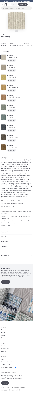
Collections (4, 338)
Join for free (22, 4)
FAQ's (2, 359)
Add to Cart (11, 120)
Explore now (27, 1)
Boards (3, 335)
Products (4, 330)
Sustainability (5, 348)
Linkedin (18, 390)
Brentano (3, 34)
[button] (2, 4)
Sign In (14, 4)
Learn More (5, 282)
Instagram (4, 390)
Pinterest (11, 390)
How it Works (5, 346)
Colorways (5, 51)
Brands (3, 332)
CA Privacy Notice (6, 364)
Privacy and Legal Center (8, 362)
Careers (3, 351)
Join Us (5, 383)
